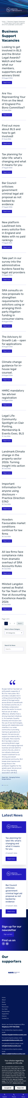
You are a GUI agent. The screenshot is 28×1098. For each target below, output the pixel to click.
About (4, 1000)
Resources (5, 1007)
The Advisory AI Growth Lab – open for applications (14, 340)
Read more (7, 82)
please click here (18, 1083)
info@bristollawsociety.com (11, 1046)
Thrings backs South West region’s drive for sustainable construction (13, 23)
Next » (20, 623)
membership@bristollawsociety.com (14, 1035)
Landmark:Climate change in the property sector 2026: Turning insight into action (13, 458)
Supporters (5, 1014)
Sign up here (8, 934)
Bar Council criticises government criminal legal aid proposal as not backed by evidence (12, 193)
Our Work (4, 1009)
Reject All (20, 1088)
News (3, 1002)
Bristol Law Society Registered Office (13, 1024)
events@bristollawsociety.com (12, 1040)
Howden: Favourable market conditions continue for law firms (14, 526)
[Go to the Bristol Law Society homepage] (14, 10)
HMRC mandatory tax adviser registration (13, 394)
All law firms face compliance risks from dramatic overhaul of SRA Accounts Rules (12, 559)
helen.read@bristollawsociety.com (13, 1054)
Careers (4, 1016)
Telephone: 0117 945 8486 (10, 1027)
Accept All (7, 1088)
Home (4, 21)
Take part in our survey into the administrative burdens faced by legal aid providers (13, 265)
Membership (5, 1011)
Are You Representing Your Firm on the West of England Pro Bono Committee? (13, 100)
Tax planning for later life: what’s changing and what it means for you (13, 843)
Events (4, 1004)
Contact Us (5, 1018)
